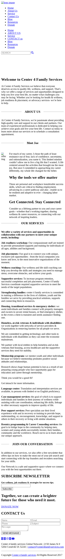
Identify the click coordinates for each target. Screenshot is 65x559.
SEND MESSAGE (11, 533)
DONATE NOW (9, 506)
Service (11, 13)
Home (11, 8)
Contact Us (13, 16)
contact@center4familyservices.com (46, 546)
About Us (12, 10)
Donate (11, 25)
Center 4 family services (24, 555)
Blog (10, 19)
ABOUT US (14, 33)
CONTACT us (15, 38)
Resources (13, 22)
